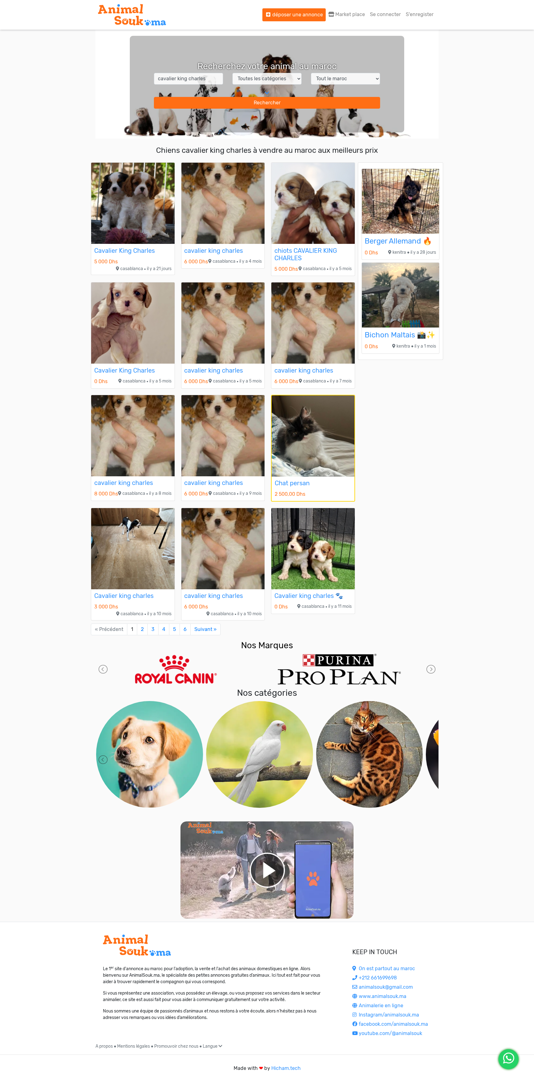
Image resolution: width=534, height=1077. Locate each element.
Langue (210, 1046)
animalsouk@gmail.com (385, 987)
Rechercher (267, 103)
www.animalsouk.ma (382, 996)
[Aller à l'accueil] (132, 14)
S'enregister (420, 14)
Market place (349, 14)
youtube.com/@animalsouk (390, 1033)
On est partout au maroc (386, 968)
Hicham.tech (286, 1068)
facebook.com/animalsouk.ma (393, 1024)
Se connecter (385, 14)
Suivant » (205, 629)
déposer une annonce (297, 15)
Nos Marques (267, 645)
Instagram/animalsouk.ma (388, 1015)
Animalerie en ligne (380, 1005)
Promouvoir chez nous (176, 1046)
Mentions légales (133, 1046)
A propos (104, 1046)
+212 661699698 (377, 978)
